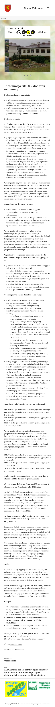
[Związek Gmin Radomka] (16, 689)
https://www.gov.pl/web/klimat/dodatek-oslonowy (24, 639)
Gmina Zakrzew (33, 8)
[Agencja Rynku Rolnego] (39, 685)
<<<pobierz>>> (16, 644)
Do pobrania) (20, 591)
